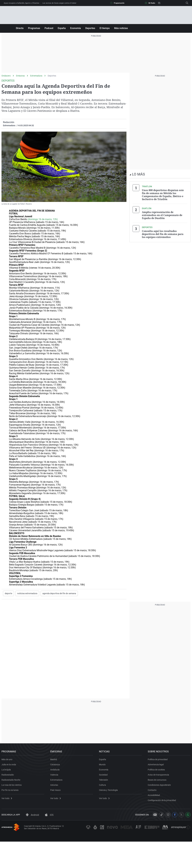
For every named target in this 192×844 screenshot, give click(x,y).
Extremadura (36, 76)
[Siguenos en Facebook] (174, 814)
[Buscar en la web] (187, 3)
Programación (119, 3)
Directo (20, 28)
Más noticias (121, 28)
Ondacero (6, 76)
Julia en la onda (9, 764)
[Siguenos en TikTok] (161, 814)
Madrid (53, 759)
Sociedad (103, 775)
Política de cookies (156, 769)
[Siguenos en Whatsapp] (187, 814)
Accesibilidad (154, 795)
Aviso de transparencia (158, 775)
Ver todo (5, 798)
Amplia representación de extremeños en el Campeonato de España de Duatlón (162, 215)
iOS (51, 815)
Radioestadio (8, 775)
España (62, 28)
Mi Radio (151, 3)
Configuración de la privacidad (162, 800)
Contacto (152, 790)
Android (34, 815)
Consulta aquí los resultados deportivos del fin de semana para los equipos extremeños (162, 234)
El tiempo (105, 28)
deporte (8, 593)
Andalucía (55, 769)
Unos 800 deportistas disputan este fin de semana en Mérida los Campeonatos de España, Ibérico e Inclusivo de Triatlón (163, 195)
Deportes (90, 28)
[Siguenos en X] (181, 814)
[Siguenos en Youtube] (155, 814)
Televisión (103, 780)
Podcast (49, 28)
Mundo (102, 764)
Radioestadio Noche (11, 780)
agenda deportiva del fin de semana (59, 593)
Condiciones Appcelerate (159, 785)
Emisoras (20, 76)
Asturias (54, 785)
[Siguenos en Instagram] (168, 814)
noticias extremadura (27, 593)
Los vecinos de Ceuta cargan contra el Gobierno (60, 3)
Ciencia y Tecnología (108, 790)
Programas (34, 28)
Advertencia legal (156, 764)
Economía (75, 28)
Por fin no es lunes (10, 790)
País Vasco (55, 790)
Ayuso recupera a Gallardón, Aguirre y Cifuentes (21, 3)
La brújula (6, 769)
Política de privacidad (158, 759)
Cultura (102, 785)
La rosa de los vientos (12, 785)
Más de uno (7, 759)
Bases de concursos (157, 780)
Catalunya (55, 764)
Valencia (54, 775)
